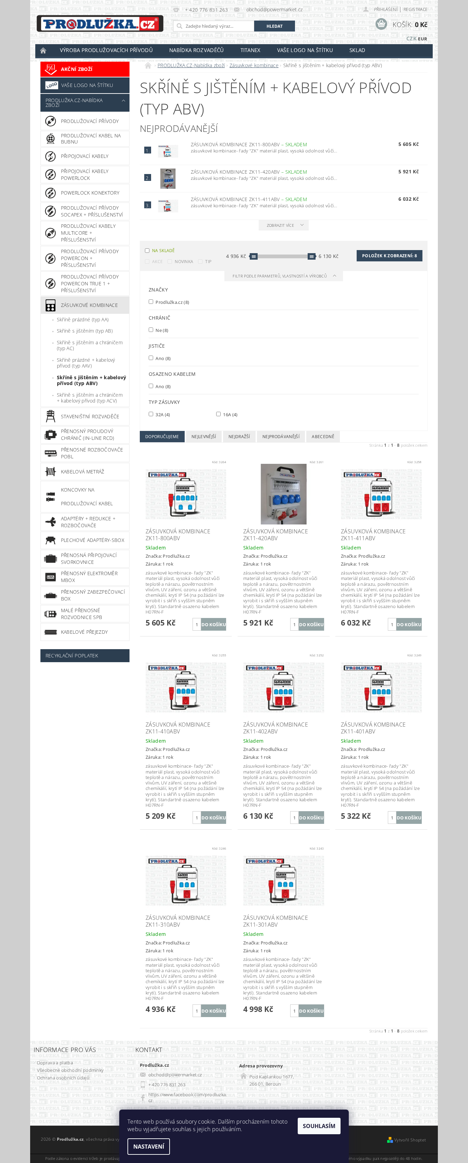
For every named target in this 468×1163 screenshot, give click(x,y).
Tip (208, 261)
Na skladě (163, 250)
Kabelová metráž (82, 471)
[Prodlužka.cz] (100, 23)
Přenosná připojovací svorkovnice (89, 558)
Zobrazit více (280, 225)
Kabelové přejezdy (84, 632)
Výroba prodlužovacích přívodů (106, 50)
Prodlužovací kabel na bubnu (91, 138)
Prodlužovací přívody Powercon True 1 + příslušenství (90, 283)
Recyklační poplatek (72, 655)
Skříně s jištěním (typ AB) (85, 330)
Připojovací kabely (85, 156)
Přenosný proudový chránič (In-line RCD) (87, 434)
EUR (422, 39)
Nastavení (148, 1146)
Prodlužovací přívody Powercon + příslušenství (90, 258)
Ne (161, 330)
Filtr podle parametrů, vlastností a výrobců (280, 276)
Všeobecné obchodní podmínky (70, 1070)
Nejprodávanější (280, 437)
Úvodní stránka (43, 50)
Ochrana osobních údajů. (63, 1078)
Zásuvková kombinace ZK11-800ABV (249, 144)
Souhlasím (319, 1126)
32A (162, 414)
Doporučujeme (162, 437)
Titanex (251, 50)
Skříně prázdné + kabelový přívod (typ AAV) (86, 363)
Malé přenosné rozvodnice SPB (81, 613)
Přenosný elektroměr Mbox (89, 576)
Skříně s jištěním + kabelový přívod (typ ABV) (91, 380)
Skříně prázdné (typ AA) (83, 319)
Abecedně (323, 437)
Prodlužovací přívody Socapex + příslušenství (92, 211)
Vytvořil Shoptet (410, 1140)
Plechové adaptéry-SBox (92, 540)
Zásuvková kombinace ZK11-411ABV (249, 199)
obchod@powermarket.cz (175, 1075)
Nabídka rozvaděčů (196, 50)
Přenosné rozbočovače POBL (92, 453)
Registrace (416, 9)
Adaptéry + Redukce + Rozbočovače (88, 522)
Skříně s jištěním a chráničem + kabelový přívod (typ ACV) (90, 398)
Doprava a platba (55, 1063)
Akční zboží (77, 69)
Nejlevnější (204, 437)
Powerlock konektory (90, 192)
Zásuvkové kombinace (89, 305)
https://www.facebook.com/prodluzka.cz (187, 1097)
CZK (411, 38)
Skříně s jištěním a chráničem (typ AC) (90, 345)
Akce (157, 261)
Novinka (184, 261)
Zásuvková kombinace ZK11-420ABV (249, 172)
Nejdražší (239, 437)
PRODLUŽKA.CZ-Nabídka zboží (74, 102)
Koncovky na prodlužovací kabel (87, 496)
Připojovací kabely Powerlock (85, 174)
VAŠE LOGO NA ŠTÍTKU (87, 85)
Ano (163, 358)
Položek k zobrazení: (389, 256)
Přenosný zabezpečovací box (93, 595)
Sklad (357, 50)
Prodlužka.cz (172, 302)
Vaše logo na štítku (305, 50)
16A (230, 414)
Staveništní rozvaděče (90, 416)
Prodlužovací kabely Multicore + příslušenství (88, 233)
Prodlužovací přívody (90, 121)
